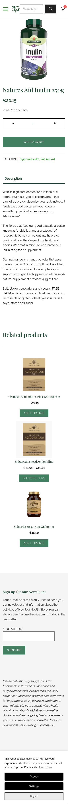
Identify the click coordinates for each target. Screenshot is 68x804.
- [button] (13, 123)
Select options (34, 478)
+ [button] (55, 123)
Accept (34, 776)
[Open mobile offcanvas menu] (5, 9)
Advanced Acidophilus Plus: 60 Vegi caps (34, 397)
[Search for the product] (50, 9)
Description (13, 178)
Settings (34, 786)
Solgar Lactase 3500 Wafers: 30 (34, 526)
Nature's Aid (47, 159)
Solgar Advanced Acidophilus (34, 461)
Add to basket (34, 141)
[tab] (34, 178)
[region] (34, 777)
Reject (34, 796)
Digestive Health (29, 159)
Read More (45, 767)
